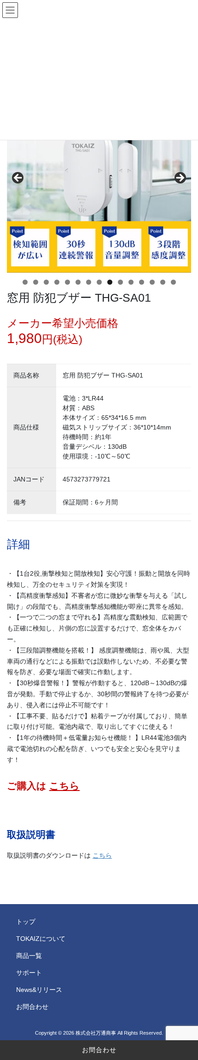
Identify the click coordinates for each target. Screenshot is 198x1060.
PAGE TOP (183, 1020)
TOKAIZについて (40, 938)
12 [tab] (142, 283)
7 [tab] (88, 282)
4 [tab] (56, 282)
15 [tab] (173, 283)
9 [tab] (109, 282)
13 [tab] (152, 283)
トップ (25, 921)
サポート (29, 972)
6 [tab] (78, 282)
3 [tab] (46, 282)
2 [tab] (35, 282)
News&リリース (39, 989)
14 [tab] (163, 283)
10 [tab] (120, 283)
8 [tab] (99, 282)
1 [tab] (25, 282)
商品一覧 (29, 955)
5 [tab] (67, 282)
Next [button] (179, 178)
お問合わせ (99, 1050)
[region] (99, 181)
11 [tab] (131, 283)
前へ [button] (18, 178)
